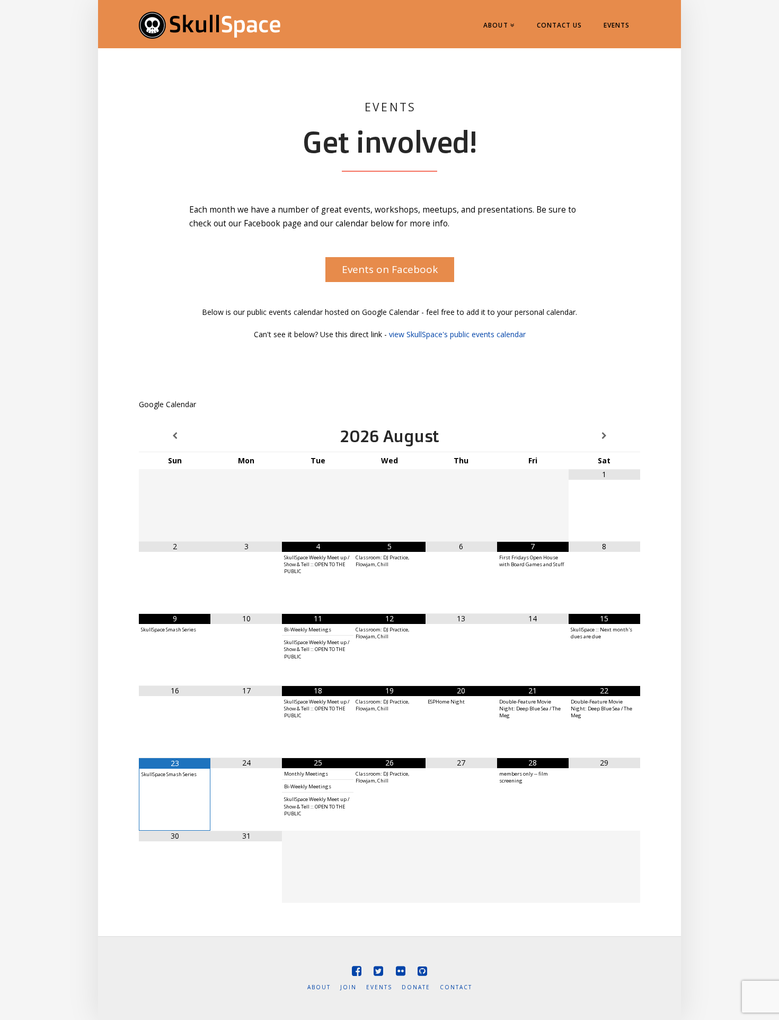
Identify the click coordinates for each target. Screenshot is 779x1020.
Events (379, 987)
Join (348, 987)
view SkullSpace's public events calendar (457, 334)
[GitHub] (422, 971)
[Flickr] (400, 971)
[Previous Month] (174, 436)
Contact (456, 987)
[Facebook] (356, 971)
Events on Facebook (390, 269)
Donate (416, 987)
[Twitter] (378, 971)
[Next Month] (604, 436)
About (319, 987)
